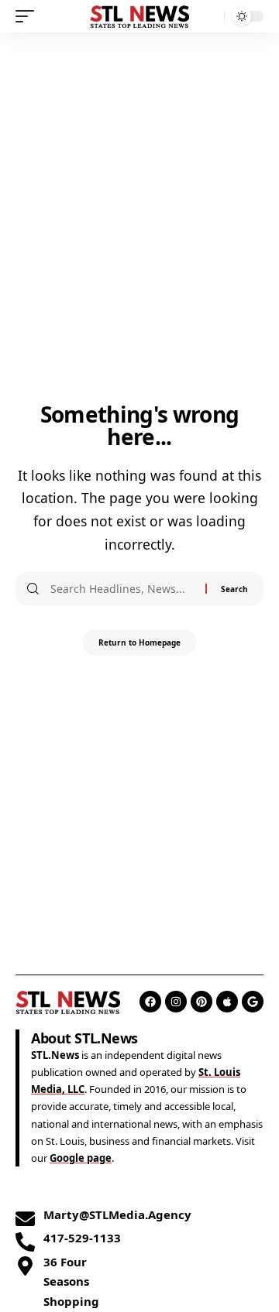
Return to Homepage (139, 642)
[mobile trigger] (29, 16)
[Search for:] (122, 589)
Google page (81, 1158)
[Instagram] (176, 1001)
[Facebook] (150, 1001)
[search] (209, 16)
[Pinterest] (201, 1001)
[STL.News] (139, 16)
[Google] (253, 1001)
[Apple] (227, 1001)
